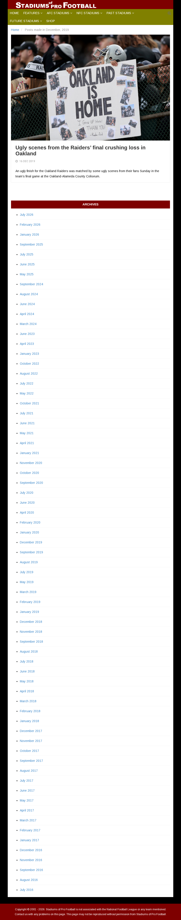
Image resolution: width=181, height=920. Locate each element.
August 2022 (29, 373)
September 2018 (31, 641)
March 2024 (28, 324)
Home (14, 13)
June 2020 (27, 502)
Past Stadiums (119, 13)
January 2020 (29, 532)
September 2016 (31, 870)
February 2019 (30, 602)
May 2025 (27, 274)
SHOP (50, 21)
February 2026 (30, 224)
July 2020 (26, 492)
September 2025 (31, 244)
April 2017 (27, 810)
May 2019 (27, 582)
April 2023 (27, 343)
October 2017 (29, 751)
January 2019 (29, 612)
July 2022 (26, 383)
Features (31, 13)
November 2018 (31, 631)
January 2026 (29, 234)
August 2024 (29, 294)
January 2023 (29, 353)
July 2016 (26, 890)
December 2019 (31, 542)
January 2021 (29, 453)
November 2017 (31, 741)
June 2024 (27, 304)
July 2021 (26, 413)
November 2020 (31, 463)
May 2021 (27, 433)
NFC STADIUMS (88, 13)
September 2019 (31, 552)
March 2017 (28, 820)
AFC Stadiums (58, 13)
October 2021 (29, 403)
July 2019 (26, 572)
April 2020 (27, 512)
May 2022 (27, 393)
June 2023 (27, 334)
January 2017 (29, 840)
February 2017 (30, 830)
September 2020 (31, 482)
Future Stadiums (24, 21)
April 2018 (27, 691)
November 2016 (31, 860)
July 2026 (26, 214)
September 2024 (31, 284)
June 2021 (27, 423)
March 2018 (28, 701)
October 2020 (29, 473)
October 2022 (29, 363)
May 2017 (27, 800)
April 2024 (27, 314)
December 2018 (31, 621)
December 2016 (31, 850)
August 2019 (29, 562)
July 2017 (26, 780)
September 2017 (31, 760)
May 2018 (27, 681)
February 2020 (30, 522)
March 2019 (28, 592)
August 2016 (29, 880)
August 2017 (29, 770)
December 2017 (31, 731)
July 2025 (26, 254)
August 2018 (29, 651)
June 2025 (27, 264)
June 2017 (27, 790)
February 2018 (30, 711)
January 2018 (29, 721)
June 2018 (27, 671)
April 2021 (27, 443)
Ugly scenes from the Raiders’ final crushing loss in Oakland (80, 150)
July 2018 (26, 661)
